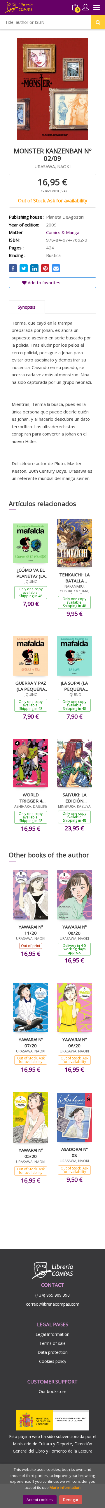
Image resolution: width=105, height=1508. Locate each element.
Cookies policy (52, 1361)
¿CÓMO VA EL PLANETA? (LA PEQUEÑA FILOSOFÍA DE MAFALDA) (30, 573)
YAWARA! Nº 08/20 (74, 929)
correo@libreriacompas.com (52, 1304)
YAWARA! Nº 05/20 (31, 1153)
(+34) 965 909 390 (52, 1295)
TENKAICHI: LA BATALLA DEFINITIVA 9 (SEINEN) (74, 577)
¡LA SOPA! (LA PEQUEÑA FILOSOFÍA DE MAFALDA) (74, 686)
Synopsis (27, 307)
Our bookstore (52, 1391)
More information (65, 1487)
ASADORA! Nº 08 (74, 1152)
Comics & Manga (62, 232)
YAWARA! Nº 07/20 (31, 1042)
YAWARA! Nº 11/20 (31, 929)
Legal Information (52, 1334)
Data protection (53, 1352)
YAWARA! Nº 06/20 (74, 1042)
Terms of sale (52, 1343)
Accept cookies (40, 1499)
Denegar (70, 1499)
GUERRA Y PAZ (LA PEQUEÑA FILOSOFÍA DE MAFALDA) (30, 686)
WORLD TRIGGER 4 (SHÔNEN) (30, 797)
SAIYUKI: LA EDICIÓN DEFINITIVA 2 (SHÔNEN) (74, 797)
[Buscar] (98, 22)
